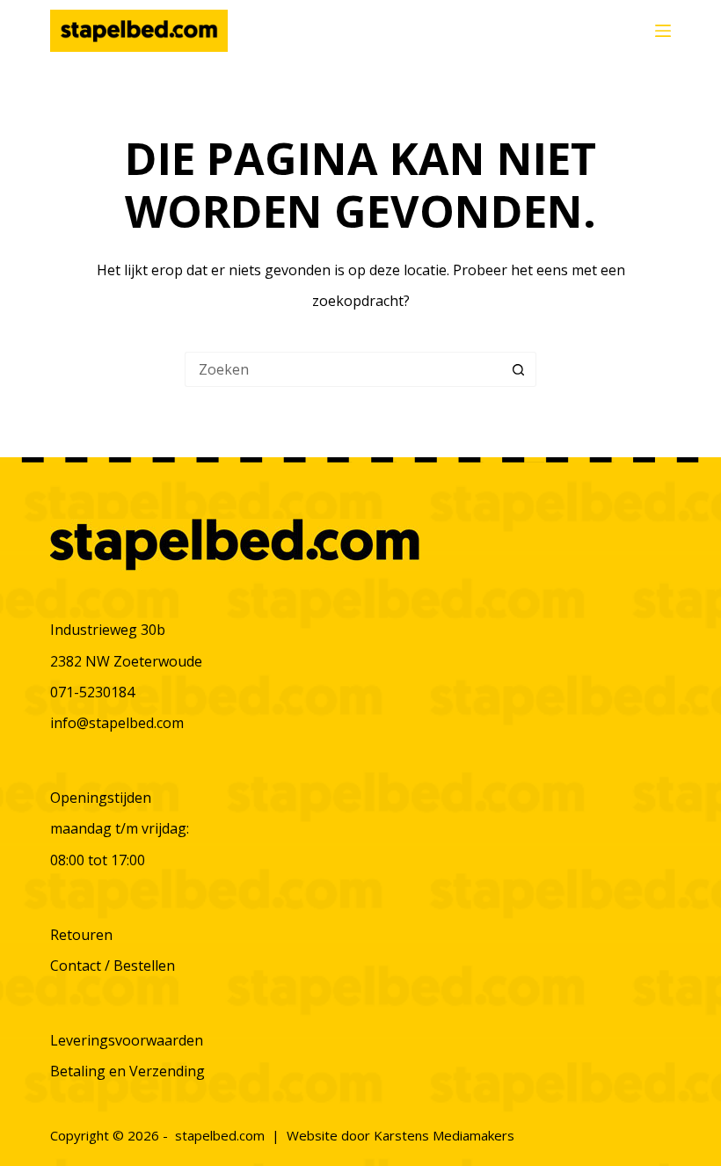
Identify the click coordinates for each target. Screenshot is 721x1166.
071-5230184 (92, 692)
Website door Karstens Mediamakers (400, 1135)
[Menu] (663, 31)
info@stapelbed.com (117, 722)
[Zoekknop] (518, 369)
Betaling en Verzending (127, 1071)
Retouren (81, 934)
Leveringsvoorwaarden (126, 1040)
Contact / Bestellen (112, 965)
